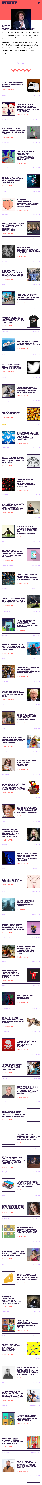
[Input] (9, 3)
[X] (18, 63)
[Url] (23, 63)
